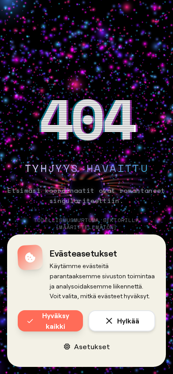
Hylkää (128, 320)
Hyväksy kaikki (55, 320)
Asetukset (92, 346)
